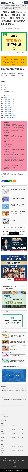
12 (22, 429)
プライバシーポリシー (19, 458)
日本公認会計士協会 (5, 414)
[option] (14, 244)
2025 (2, 427)
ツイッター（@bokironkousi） (10, 152)
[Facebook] (3, 181)
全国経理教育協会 (5, 416)
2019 (2, 452)
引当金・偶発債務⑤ (9, 107)
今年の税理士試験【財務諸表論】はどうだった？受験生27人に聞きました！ (17, 361)
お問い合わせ (6, 458)
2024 (2, 431)
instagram (15, 466)
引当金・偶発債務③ (9, 103)
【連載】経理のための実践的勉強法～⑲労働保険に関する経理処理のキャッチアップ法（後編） (17, 342)
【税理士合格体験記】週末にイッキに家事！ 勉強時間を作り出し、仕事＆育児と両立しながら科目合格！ (8, 228)
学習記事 (8, 28)
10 (18, 429)
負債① (5, 97)
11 (20, 429)
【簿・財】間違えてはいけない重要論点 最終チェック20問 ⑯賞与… (18, 190)
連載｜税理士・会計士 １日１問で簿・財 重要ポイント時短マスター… (18, 205)
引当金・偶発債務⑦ (9, 111)
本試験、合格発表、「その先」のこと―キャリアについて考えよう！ (17, 336)
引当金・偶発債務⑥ (9, 109)
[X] (7, 181)
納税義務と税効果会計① (10, 115)
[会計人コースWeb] (8, 3)
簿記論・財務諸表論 (13, 28)
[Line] (10, 181)
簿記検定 (18, 28)
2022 (2, 440)
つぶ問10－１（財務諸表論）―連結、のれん (17, 219)
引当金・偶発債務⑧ (9, 113)
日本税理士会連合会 (5, 412)
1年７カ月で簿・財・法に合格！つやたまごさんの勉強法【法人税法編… (18, 198)
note (5, 162)
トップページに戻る (14, 233)
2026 (2, 423)
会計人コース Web (13, 470)
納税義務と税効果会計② (10, 117)
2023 (2, 435)
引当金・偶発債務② (9, 101)
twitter (13, 466)
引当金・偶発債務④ (9, 105)
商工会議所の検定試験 (5, 410)
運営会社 (14, 462)
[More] (14, 181)
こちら (8, 146)
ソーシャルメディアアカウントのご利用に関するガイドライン (14, 460)
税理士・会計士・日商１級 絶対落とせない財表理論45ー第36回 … (18, 212)
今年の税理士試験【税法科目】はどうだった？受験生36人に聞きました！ (17, 355)
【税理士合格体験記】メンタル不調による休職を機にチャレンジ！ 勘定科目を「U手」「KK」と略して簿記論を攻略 (19, 228)
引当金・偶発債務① (9, 99)
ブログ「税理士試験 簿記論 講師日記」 (12, 157)
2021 (2, 444)
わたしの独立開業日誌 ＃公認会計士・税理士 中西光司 (17, 348)
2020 (2, 448)
